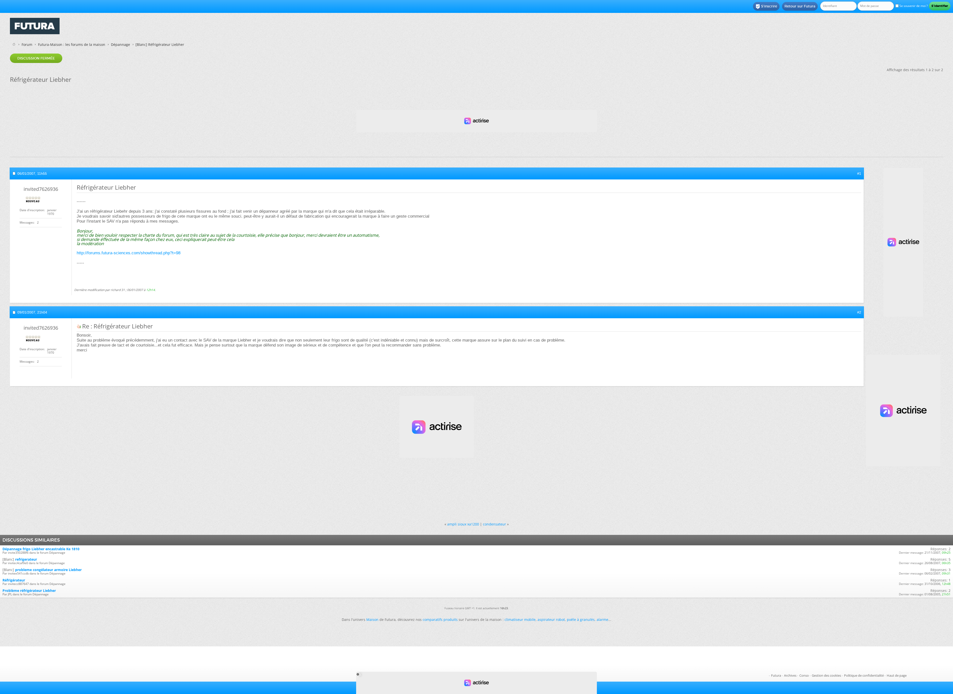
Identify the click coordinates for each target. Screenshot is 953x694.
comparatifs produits (440, 619)
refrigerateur (26, 559)
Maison (372, 619)
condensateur (494, 524)
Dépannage (120, 44)
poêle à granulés (581, 619)
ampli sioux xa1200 (463, 524)
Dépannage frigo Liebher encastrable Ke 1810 (40, 549)
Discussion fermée (36, 58)
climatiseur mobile (520, 619)
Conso (804, 675)
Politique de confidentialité (864, 675)
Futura (776, 675)
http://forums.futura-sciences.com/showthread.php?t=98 (128, 253)
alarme (602, 619)
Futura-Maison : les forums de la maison (71, 44)
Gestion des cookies (826, 675)
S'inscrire (766, 6)
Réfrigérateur (13, 580)
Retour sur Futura (799, 6)
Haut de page (897, 675)
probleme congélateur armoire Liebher (48, 569)
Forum (27, 44)
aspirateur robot (551, 619)
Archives (790, 675)
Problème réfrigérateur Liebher (29, 590)
